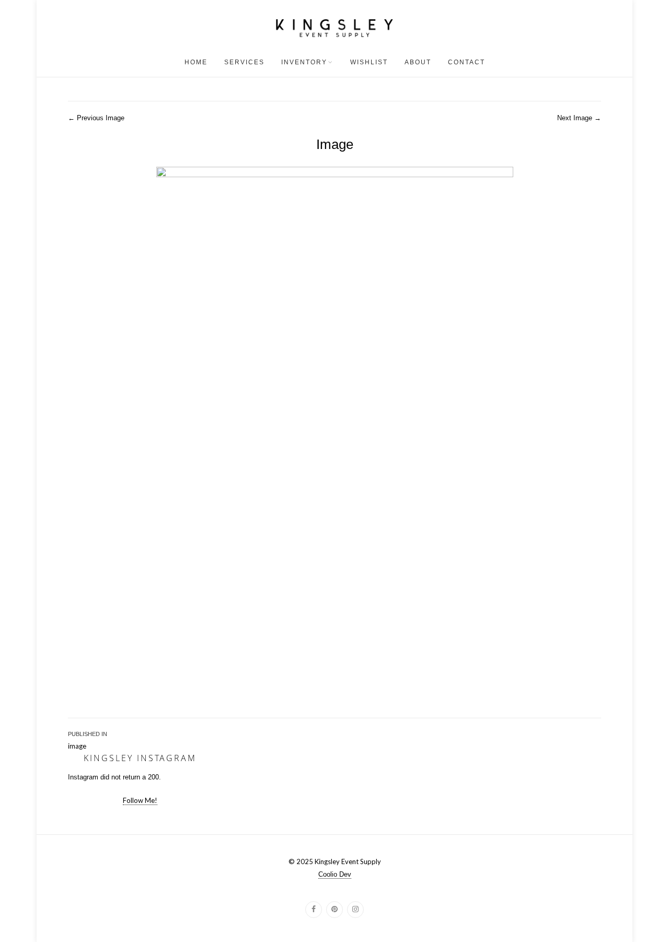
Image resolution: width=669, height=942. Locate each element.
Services (244, 62)
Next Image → (579, 118)
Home (195, 62)
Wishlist (369, 62)
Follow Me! (140, 800)
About (418, 62)
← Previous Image (96, 118)
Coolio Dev (334, 874)
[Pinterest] (334, 909)
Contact (466, 62)
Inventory (304, 62)
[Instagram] (355, 909)
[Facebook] (313, 909)
